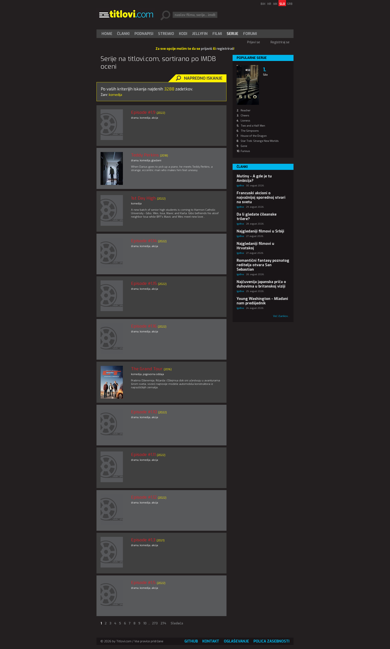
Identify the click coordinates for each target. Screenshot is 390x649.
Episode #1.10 (144, 412)
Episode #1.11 (143, 454)
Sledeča (177, 623)
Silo (265, 74)
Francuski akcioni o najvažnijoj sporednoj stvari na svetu (261, 197)
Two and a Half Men (253, 125)
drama (135, 117)
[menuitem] (108, 33)
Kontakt (210, 641)
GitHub (191, 641)
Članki (123, 33)
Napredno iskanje (203, 78)
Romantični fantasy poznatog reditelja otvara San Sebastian (263, 265)
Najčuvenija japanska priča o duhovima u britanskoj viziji (261, 284)
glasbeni (156, 160)
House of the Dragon (254, 136)
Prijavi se (253, 42)
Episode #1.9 (143, 112)
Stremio (166, 33)
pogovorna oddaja (153, 374)
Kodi (183, 33)
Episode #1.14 (144, 241)
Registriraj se (280, 42)
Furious (245, 151)
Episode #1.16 (144, 326)
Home (107, 33)
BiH (263, 4)
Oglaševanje (236, 641)
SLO (282, 4)
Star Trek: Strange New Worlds (260, 141)
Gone (244, 146)
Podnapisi (143, 33)
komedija (145, 117)
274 (163, 623)
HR (269, 4)
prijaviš (206, 49)
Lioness (245, 120)
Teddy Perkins (145, 155)
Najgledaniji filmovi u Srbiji (260, 231)
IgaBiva (240, 185)
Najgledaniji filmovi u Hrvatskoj (255, 246)
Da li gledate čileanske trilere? (256, 216)
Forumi (250, 33)
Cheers (245, 115)
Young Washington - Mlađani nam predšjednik (262, 301)
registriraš (225, 49)
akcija (155, 117)
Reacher (245, 110)
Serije (232, 33)
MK (275, 4)
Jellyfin (200, 33)
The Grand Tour (146, 369)
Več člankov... (281, 316)
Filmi (217, 33)
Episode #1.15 (144, 283)
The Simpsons (250, 130)
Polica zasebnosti (271, 641)
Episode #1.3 (143, 540)
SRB (289, 4)
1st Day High (143, 198)
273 (155, 623)
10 (144, 623)
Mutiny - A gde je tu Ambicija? (254, 178)
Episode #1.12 (144, 497)
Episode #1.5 (143, 582)
